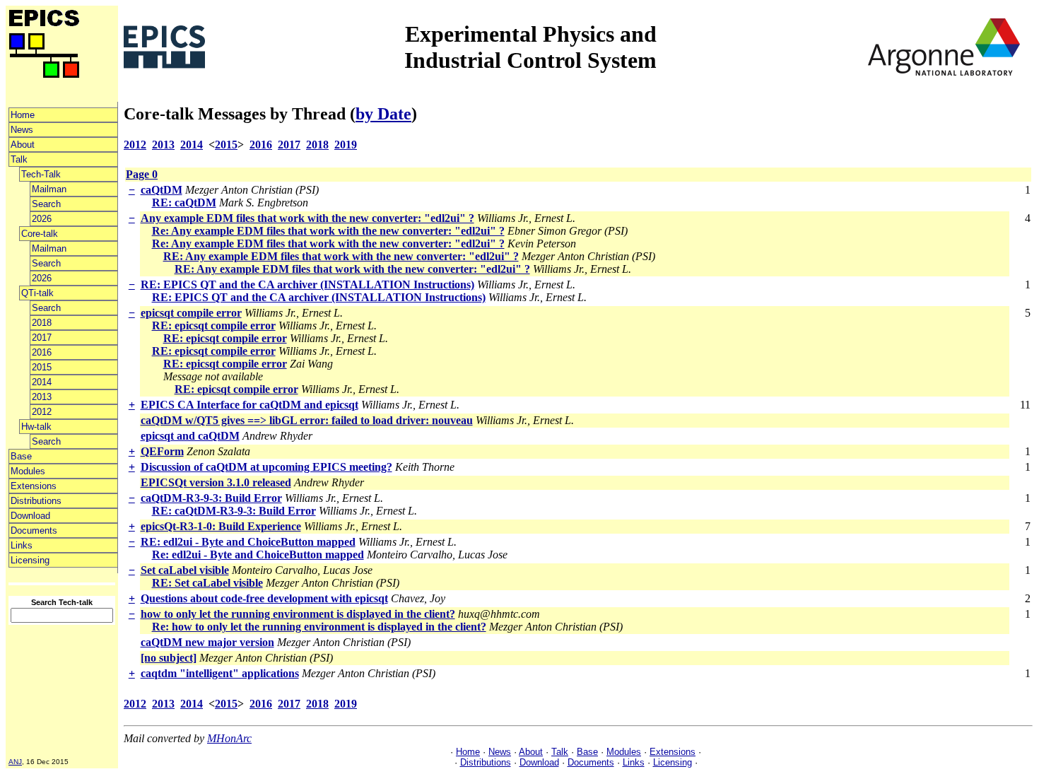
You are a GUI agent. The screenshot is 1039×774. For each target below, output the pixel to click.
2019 (345, 145)
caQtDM (161, 190)
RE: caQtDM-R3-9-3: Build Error (234, 511)
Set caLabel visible (185, 570)
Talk (19, 159)
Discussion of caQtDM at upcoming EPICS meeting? (266, 467)
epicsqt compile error (191, 313)
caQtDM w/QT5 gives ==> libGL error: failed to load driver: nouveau (307, 420)
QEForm (162, 451)
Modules (28, 471)
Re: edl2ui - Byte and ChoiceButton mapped (258, 555)
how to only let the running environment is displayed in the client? (298, 614)
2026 (42, 218)
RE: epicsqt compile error (214, 325)
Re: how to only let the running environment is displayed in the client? (319, 627)
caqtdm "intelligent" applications (220, 673)
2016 (42, 352)
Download (30, 515)
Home (23, 115)
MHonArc (229, 738)
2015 (42, 367)
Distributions (36, 501)
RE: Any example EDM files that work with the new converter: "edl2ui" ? (341, 256)
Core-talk (39, 233)
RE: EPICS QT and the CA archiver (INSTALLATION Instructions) (307, 284)
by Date (383, 114)
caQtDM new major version (207, 642)
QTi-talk (37, 293)
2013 (42, 397)
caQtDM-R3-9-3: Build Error (211, 498)
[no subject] (168, 658)
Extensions (34, 486)
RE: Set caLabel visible (207, 583)
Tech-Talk (41, 174)
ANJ (15, 762)
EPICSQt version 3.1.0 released (216, 482)
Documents (34, 530)
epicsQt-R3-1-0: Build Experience (221, 526)
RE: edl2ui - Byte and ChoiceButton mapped (248, 542)
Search (46, 204)
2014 (42, 382)
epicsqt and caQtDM (190, 436)
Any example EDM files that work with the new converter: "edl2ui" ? (307, 218)
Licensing (30, 560)
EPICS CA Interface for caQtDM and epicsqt (249, 405)
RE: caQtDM (184, 203)
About (23, 144)
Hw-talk (36, 426)
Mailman (49, 189)
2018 (42, 322)
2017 (42, 337)
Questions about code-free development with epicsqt (264, 598)
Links (22, 545)
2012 (42, 411)
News (22, 129)
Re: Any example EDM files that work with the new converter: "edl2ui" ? (328, 231)
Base (21, 456)
